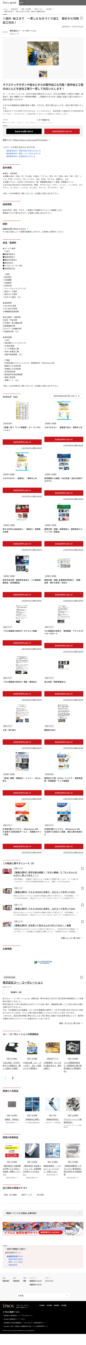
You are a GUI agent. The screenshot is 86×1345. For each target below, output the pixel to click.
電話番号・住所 (16, 992)
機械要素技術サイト (15, 1256)
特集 (24, 1281)
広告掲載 (63, 1305)
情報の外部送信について (22, 1307)
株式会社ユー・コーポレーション (23, 31)
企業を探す (16, 1281)
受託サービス (26, 1194)
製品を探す (6, 1281)
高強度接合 (13, 1264)
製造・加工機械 (10, 1194)
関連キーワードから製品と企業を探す (21, 1213)
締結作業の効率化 (16, 1259)
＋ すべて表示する (43, 120)
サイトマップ (49, 1281)
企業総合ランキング (36, 1284)
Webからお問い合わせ (24, 131)
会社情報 (49, 1305)
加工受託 (40, 1194)
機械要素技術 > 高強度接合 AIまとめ (20, 156)
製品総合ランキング (36, 1281)
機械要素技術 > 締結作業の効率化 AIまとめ (23, 150)
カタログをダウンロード (62, 131)
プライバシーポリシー (23, 1305)
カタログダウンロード (22, 442)
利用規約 (42, 1305)
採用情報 (56, 1305)
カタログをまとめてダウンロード (65, 396)
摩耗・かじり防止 (16, 1262)
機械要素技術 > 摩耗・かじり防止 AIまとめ (23, 153)
